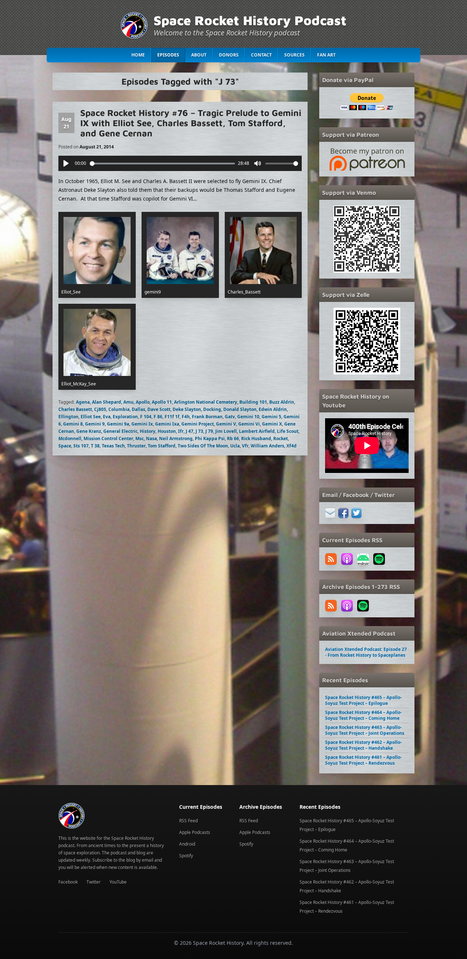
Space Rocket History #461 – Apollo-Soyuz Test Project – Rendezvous (363, 760)
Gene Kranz (88, 431)
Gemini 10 (248, 417)
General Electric (120, 431)
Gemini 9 (95, 424)
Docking (212, 409)
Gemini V (226, 424)
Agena (83, 402)
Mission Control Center (108, 438)
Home (138, 55)
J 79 (209, 431)
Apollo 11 (162, 402)
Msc (139, 438)
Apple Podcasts (194, 832)
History (147, 431)
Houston (167, 431)
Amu (128, 402)
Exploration (125, 417)
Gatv (230, 417)
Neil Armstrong (176, 438)
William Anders (267, 446)
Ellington (68, 417)
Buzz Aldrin (281, 402)
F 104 (145, 417)
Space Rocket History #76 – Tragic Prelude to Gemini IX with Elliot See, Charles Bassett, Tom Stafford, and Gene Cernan (190, 123)
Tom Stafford (161, 446)
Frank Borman (207, 417)
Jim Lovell (226, 431)
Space (64, 446)
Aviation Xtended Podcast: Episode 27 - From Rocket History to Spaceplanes (366, 652)
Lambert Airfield (257, 431)
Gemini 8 (73, 424)
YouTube (118, 882)
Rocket (280, 438)
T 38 (95, 446)
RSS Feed (188, 821)
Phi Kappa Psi (210, 438)
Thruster (136, 446)
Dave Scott (158, 409)
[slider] (162, 163)
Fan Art (326, 55)
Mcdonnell (69, 438)
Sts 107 (81, 446)
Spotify (186, 856)
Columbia (119, 409)
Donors (229, 55)
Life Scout (287, 431)
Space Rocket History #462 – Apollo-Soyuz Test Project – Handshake (363, 745)
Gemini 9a (118, 424)
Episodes (168, 55)
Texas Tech (113, 446)
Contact (261, 55)
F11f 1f (172, 417)
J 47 (189, 431)
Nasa (151, 438)
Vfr (245, 446)
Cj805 (100, 409)
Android (187, 844)
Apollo (143, 402)
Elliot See (91, 417)
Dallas (138, 409)
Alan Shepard (106, 402)
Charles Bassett (75, 409)
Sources (294, 55)
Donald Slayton (239, 409)
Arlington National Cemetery (205, 402)
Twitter (93, 882)
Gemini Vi (249, 424)
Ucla (235, 446)
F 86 (158, 417)
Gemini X (272, 424)
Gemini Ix (142, 424)
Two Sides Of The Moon (203, 446)
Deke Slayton (187, 409)
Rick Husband (256, 438)
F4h (186, 417)
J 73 (199, 431)
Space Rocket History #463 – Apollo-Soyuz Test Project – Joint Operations (364, 730)
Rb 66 (233, 438)
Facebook (68, 882)
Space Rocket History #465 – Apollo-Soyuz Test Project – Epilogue (363, 700)
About (199, 55)
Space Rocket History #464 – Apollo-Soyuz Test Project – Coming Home (363, 715)
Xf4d (291, 446)
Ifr (181, 431)
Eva (107, 417)
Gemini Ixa (167, 424)
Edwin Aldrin (273, 409)
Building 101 (253, 402)
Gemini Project (197, 424)
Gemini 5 (271, 417)
